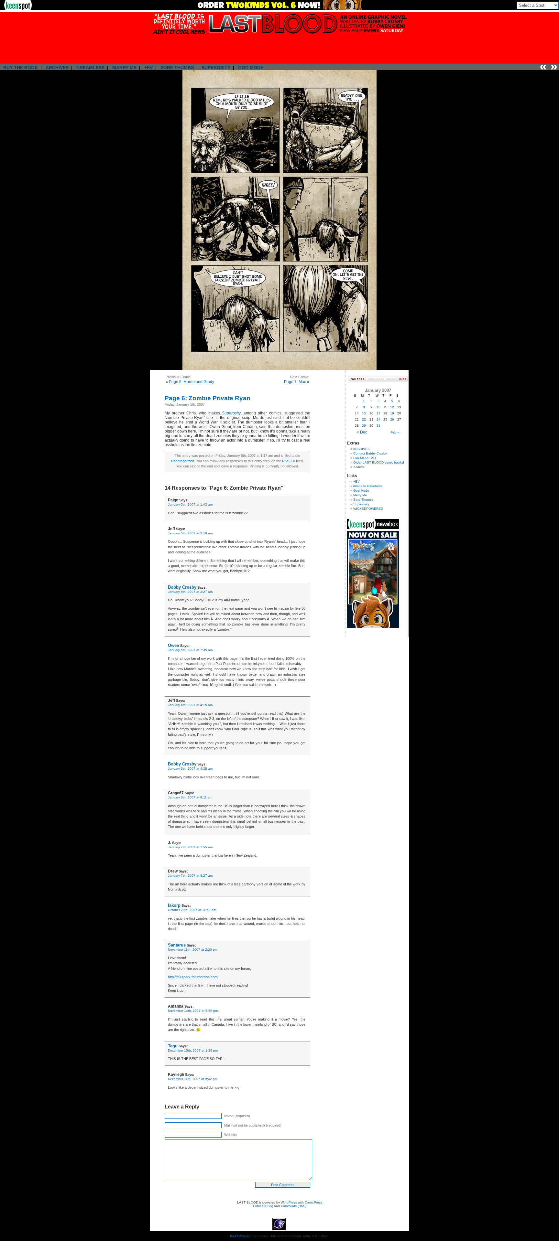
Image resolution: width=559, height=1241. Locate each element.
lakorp (174, 905)
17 (378, 413)
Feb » (394, 432)
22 (364, 419)
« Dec (362, 432)
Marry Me (360, 495)
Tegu (173, 1045)
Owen (173, 645)
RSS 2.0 (288, 461)
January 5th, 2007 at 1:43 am (190, 504)
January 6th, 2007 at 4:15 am (190, 705)
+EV (148, 67)
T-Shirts (358, 467)
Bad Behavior (240, 1236)
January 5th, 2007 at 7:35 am (190, 650)
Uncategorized (182, 461)
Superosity (231, 413)
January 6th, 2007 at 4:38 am (190, 768)
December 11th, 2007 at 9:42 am (192, 1079)
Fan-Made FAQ (364, 458)
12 (392, 407)
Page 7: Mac (295, 382)
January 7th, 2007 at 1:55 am (190, 847)
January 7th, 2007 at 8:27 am (190, 875)
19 (392, 413)
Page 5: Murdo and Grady (191, 382)
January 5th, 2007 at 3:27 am (190, 592)
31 (378, 425)
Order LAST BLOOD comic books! (378, 462)
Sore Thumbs (363, 499)
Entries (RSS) (263, 1206)
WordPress (289, 1202)
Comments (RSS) (293, 1206)
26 (392, 419)
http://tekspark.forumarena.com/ (193, 977)
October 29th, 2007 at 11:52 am (192, 910)
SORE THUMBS (177, 67)
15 (364, 413)
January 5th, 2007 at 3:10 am (190, 533)
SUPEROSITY (216, 67)
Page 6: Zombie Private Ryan (207, 398)
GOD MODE (250, 67)
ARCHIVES (57, 67)
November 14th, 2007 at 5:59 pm (193, 1010)
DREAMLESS (90, 67)
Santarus (177, 945)
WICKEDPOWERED (368, 508)
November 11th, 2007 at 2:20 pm (192, 949)
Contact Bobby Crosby (370, 453)
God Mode (361, 490)
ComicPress (313, 1202)
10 (378, 407)
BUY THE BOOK (20, 67)
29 (364, 425)
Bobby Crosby (182, 587)
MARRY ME (124, 67)
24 (378, 419)
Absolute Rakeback (367, 486)
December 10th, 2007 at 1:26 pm (193, 1050)
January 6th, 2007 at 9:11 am (190, 797)
